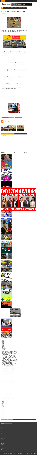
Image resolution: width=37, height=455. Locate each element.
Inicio (14, 152)
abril (2, 403)
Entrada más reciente (3, 152)
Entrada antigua (25, 152)
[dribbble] (32, 1)
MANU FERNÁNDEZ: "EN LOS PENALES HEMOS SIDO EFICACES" (9, 360)
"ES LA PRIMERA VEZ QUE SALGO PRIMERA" (7, 362)
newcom (2, 439)
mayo (3, 402)
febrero (3, 405)
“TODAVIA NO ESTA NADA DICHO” (6, 369)
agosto (3, 349)
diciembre (3, 345)
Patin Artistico (2, 443)
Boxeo (1, 428)
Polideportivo (2, 445)
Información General (3, 438)
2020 (2, 408)
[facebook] (26, 1)
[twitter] (28, 1)
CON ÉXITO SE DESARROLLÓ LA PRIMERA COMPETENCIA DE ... (9, 355)
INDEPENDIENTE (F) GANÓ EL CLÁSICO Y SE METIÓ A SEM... (9, 361)
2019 (2, 409)
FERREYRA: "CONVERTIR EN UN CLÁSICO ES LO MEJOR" (8, 368)
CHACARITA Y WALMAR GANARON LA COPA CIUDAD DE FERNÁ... (9, 356)
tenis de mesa (2, 448)
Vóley (1, 450)
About (29, 453)
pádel (1, 442)
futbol (1, 433)
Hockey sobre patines (3, 437)
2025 (2, 341)
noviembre (3, 346)
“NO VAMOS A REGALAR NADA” (5, 367)
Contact (31, 453)
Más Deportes (6, 453)
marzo (3, 404)
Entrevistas (7, 13)
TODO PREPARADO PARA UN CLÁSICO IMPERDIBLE (8, 365)
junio (2, 401)
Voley (1, 449)
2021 (2, 407)
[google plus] (35, 1)
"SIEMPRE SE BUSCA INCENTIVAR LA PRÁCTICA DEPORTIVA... (9, 357)
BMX (1, 427)
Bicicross (2, 426)
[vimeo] (29, 1)
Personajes (2, 444)
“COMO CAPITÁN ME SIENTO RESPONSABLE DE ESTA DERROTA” (9, 359)
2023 (2, 343)
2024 (2, 342)
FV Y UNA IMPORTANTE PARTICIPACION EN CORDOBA (8, 366)
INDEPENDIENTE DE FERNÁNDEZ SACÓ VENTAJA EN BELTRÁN (9, 351)
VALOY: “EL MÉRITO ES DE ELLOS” (6, 358)
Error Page (34, 453)
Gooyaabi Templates (20, 453)
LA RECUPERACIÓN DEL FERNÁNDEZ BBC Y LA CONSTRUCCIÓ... (9, 352)
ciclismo (2, 429)
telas (1, 447)
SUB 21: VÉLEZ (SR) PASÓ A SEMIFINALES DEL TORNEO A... (9, 354)
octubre (3, 347)
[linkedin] (34, 1)
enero (3, 406)
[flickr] (31, 1)
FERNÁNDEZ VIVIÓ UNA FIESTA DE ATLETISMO (7, 364)
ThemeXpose (14, 453)
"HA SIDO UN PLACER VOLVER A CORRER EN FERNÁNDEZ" (9, 363)
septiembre (3, 348)
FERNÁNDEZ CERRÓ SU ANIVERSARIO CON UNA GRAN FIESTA (9, 353)
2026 (2, 340)
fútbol (10, 13)
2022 (2, 344)
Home (27, 453)
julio (2, 350)
